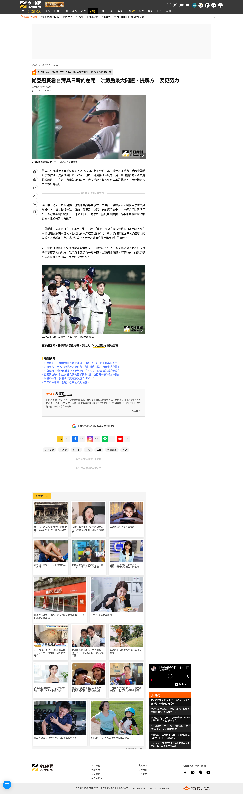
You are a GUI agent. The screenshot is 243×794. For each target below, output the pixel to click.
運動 (92, 11)
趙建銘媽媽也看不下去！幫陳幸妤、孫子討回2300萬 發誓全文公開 (88, 653)
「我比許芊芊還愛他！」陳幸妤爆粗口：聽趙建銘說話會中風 (125, 689)
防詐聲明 (95, 765)
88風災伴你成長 (51, 16)
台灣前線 (93, 16)
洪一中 (76, 449)
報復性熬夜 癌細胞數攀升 (122, 527)
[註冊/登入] (220, 5)
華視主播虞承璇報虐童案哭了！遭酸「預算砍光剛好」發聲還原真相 (125, 566)
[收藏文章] (35, 212)
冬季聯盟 (49, 449)
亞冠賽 (63, 449)
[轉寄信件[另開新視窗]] (35, 188)
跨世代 (68, 16)
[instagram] (175, 5)
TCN (80, 16)
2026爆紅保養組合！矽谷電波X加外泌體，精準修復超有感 (49, 689)
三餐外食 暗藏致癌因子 (102, 615)
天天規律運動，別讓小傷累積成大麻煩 (50, 566)
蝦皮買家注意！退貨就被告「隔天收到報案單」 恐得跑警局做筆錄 (59, 616)
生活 (120, 11)
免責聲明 (95, 770)
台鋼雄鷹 (111, 449)
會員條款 (142, 765)
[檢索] (213, 5)
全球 (102, 11)
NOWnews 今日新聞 (41, 65)
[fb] (169, 5)
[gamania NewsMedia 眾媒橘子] (197, 788)
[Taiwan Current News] (194, 5)
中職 (88, 449)
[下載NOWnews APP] (207, 5)
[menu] (23, 11)
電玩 (129, 11)
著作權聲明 (96, 778)
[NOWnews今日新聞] (30, 4)
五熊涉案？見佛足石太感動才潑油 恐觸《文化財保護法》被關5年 (88, 530)
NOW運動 (99, 345)
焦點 (47, 11)
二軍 (99, 449)
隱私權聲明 (96, 774)
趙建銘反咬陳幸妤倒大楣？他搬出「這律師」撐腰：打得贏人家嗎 (87, 566)
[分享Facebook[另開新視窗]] (35, 172)
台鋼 (124, 449)
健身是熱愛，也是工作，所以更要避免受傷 (55, 738)
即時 (56, 11)
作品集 (134, 411)
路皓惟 (39, 87)
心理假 (107, 16)
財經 (111, 11)
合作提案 (142, 774)
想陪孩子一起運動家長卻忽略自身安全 (110, 738)
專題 (74, 11)
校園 (168, 11)
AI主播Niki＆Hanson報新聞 (130, 16)
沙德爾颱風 (34, 11)
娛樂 (83, 11)
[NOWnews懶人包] (200, 5)
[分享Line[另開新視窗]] (35, 180)
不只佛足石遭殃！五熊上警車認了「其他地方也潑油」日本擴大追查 (50, 653)
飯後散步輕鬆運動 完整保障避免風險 (126, 651)
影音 (141, 11)
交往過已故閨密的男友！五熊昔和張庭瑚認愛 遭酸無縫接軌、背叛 (87, 689)
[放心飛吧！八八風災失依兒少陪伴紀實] (54, 4)
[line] (181, 5)
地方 (159, 11)
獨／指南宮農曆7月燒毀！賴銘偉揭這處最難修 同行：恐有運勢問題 (50, 530)
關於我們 (142, 770)
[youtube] (187, 5)
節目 (150, 11)
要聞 (65, 11)
